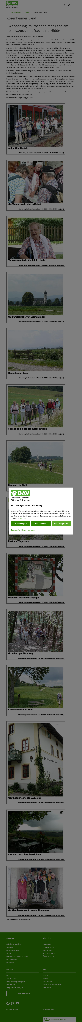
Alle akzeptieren (61, 524)
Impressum (32, 530)
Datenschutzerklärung (18, 530)
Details (22, 518)
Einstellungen (21, 524)
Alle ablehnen (41, 524)
